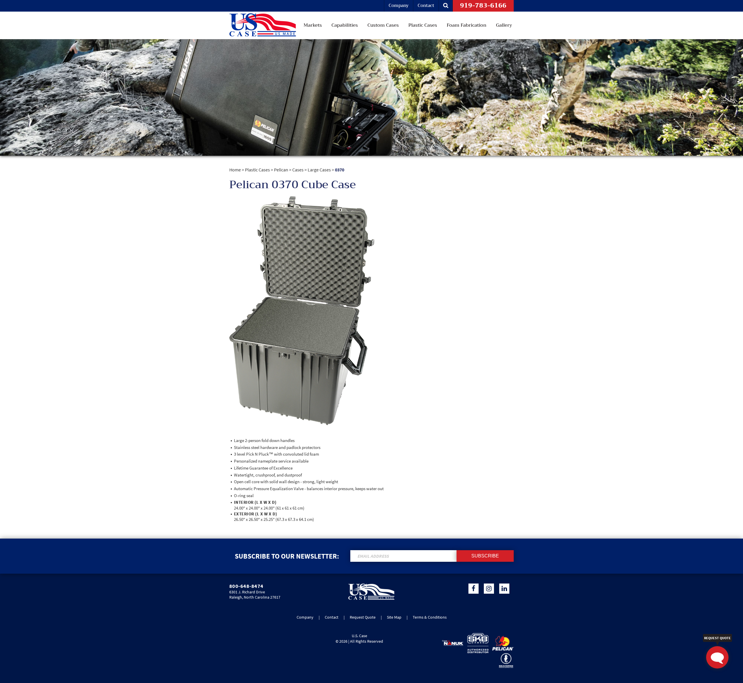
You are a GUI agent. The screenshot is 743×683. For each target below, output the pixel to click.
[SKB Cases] (476, 643)
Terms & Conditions (430, 617)
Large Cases (319, 170)
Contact (426, 5)
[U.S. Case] (371, 599)
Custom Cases (383, 25)
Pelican (281, 170)
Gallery (504, 25)
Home (235, 170)
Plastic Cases (422, 25)
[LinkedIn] (504, 589)
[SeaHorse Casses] (504, 660)
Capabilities (344, 25)
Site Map (394, 617)
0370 (339, 170)
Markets (313, 25)
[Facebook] (473, 589)
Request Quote (363, 617)
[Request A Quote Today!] (717, 657)
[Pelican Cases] (501, 643)
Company (399, 5)
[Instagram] (489, 589)
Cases (298, 170)
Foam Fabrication (466, 25)
